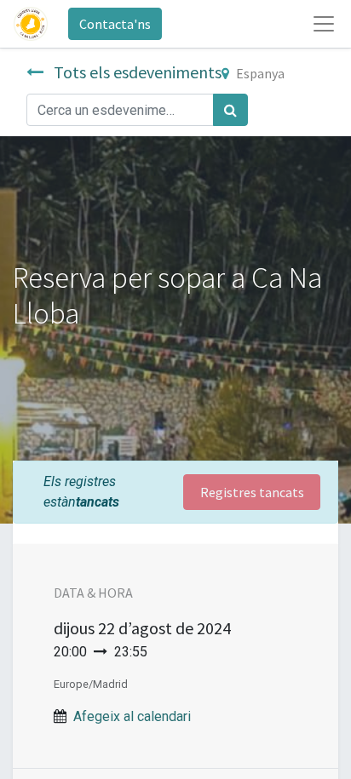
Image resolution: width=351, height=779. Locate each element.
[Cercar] (230, 110)
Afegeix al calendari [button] (132, 716)
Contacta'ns (115, 23)
